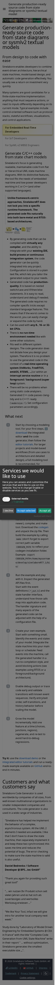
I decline (8, 510)
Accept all (44, 510)
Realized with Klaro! (42, 516)
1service (18, 501)
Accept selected (26, 510)
